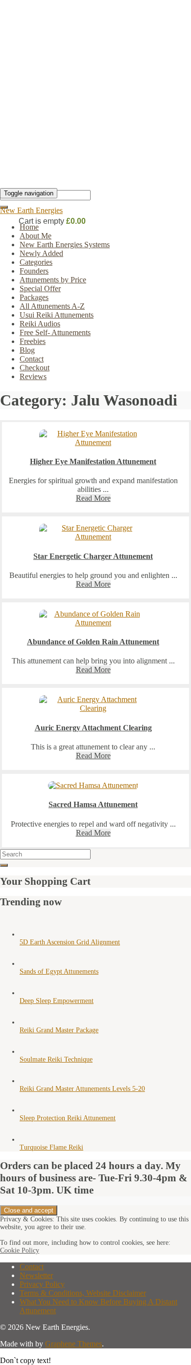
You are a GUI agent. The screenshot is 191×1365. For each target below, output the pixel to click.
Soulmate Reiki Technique (56, 1059)
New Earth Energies (31, 210)
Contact (32, 359)
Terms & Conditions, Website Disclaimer (83, 1293)
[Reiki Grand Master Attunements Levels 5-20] (29, 1081)
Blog (27, 350)
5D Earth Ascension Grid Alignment (70, 942)
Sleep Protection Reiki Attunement (68, 1118)
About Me (35, 236)
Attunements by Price (53, 280)
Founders (34, 271)
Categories (36, 262)
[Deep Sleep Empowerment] (29, 993)
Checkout (34, 367)
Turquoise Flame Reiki (51, 1147)
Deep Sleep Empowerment (57, 1000)
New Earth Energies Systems (65, 244)
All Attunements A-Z (52, 306)
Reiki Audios (40, 324)
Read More (93, 498)
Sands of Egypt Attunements (59, 971)
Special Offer (40, 288)
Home (29, 227)
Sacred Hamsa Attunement (93, 804)
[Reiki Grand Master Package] (29, 1022)
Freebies (33, 341)
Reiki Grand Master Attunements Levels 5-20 (82, 1088)
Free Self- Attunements (55, 332)
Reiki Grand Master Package (59, 1030)
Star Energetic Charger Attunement (93, 556)
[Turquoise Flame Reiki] (29, 1139)
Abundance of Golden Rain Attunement (93, 642)
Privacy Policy (42, 1284)
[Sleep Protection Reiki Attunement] (29, 1110)
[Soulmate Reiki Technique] (29, 1051)
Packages (34, 297)
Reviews (33, 376)
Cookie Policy (19, 1250)
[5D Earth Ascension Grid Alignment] (29, 934)
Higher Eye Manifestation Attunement (93, 461)
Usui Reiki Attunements (57, 315)
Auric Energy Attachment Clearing (93, 728)
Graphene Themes (73, 1344)
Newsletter (36, 1275)
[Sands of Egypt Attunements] (29, 963)
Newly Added (41, 253)
